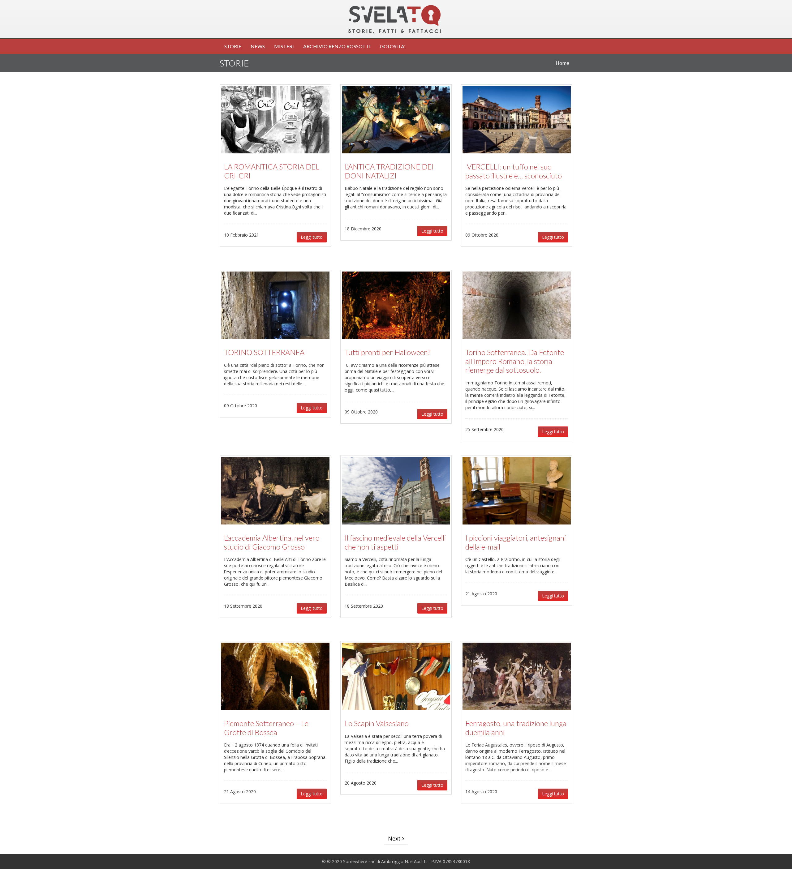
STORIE (232, 46)
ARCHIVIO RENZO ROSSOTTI (337, 46)
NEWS (258, 46)
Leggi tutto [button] (312, 237)
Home (562, 63)
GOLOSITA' (392, 46)
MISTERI (284, 46)
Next (395, 838)
